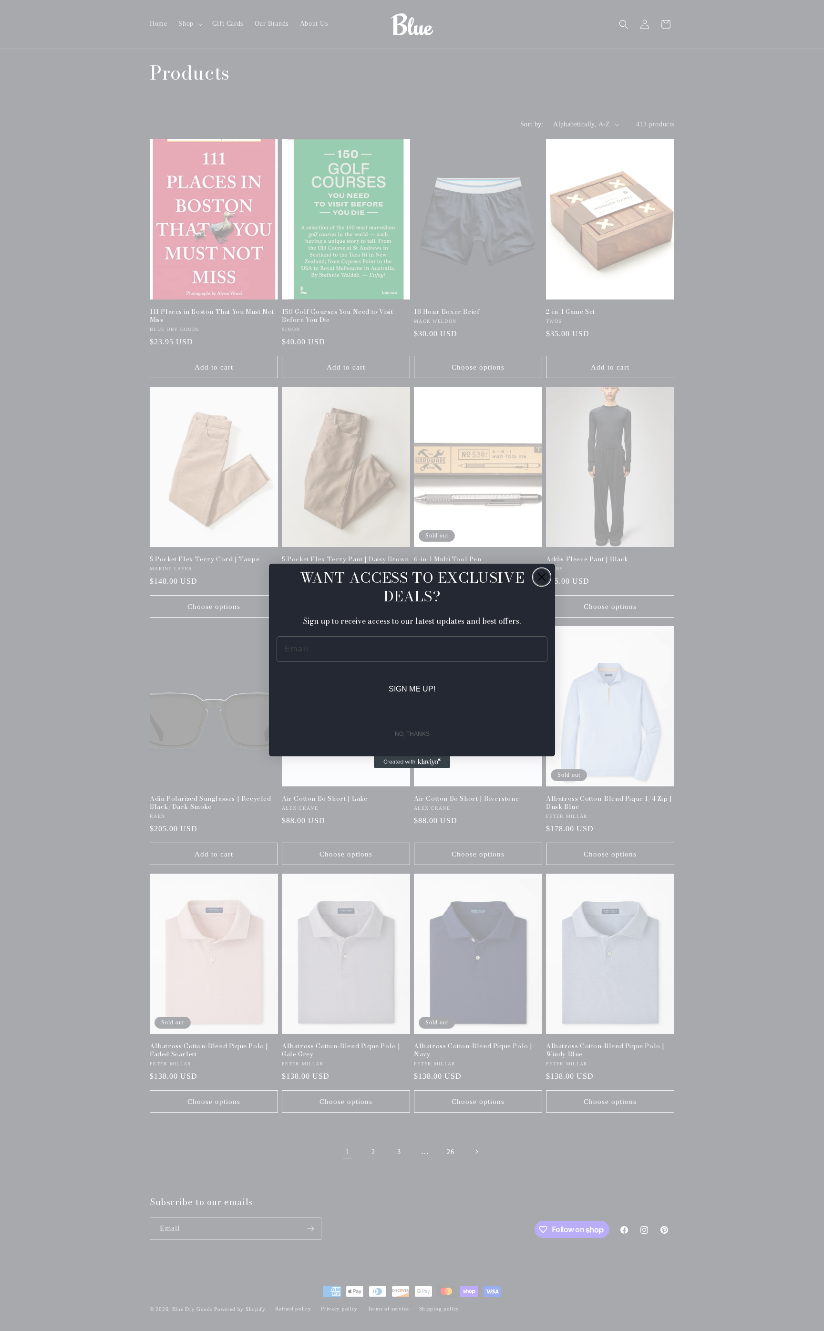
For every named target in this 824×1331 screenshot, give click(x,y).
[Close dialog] (541, 577)
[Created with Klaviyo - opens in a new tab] (412, 762)
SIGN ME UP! (412, 689)
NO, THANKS (412, 734)
